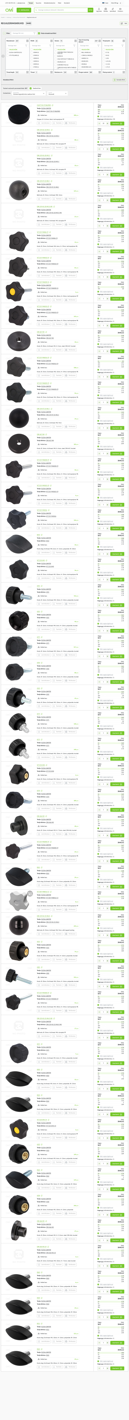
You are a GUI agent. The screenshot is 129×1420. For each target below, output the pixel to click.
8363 (38, 1272)
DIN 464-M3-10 (41, 1246)
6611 (38, 1044)
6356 (38, 662)
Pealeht (3, 17)
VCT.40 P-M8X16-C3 (43, 892)
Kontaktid (67, 3)
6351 (38, 586)
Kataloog (24, 10)
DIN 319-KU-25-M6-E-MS (44, 1018)
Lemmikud (113, 11)
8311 (38, 1323)
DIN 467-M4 (40, 434)
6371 (38, 637)
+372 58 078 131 (10, 3)
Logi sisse (99, 11)
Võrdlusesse (71, 123)
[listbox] (29, 93)
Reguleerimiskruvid (31, 17)
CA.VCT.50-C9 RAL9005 (44, 105)
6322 (38, 1144)
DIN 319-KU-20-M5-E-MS (44, 206)
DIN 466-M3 (40, 816)
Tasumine (38, 3)
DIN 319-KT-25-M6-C (43, 409)
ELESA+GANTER (46, 108)
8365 (38, 1349)
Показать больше (7, 1373)
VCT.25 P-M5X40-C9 (43, 993)
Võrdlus (106, 11)
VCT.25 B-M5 (41, 560)
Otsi (90, 10)
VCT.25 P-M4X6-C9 (42, 232)
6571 (38, 714)
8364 (38, 1298)
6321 (38, 611)
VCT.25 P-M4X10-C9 (43, 258)
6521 (38, 941)
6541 (38, 688)
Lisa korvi (115, 123)
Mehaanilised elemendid (19, 17)
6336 (38, 1195)
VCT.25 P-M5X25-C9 (43, 485)
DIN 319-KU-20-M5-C (43, 155)
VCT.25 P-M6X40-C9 (43, 842)
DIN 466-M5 (40, 1221)
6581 (38, 967)
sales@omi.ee (21, 3)
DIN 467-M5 (40, 332)
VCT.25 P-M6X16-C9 (43, 357)
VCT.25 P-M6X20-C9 (43, 383)
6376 (38, 790)
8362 (38, 1170)
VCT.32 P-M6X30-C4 (43, 282)
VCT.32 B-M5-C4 (42, 1120)
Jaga (125, 23)
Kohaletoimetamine (49, 3)
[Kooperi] (52, 105)
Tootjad (31, 3)
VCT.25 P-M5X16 (42, 510)
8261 (38, 867)
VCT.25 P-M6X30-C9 (43, 460)
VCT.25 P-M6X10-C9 (43, 306)
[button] (105, 3)
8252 (38, 535)
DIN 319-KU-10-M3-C (43, 130)
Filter (8, 33)
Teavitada (58, 123)
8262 (38, 1095)
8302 (38, 1069)
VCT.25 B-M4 (41, 765)
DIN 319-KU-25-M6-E (43, 916)
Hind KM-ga (114, 3)
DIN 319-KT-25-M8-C (43, 181)
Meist (59, 3)
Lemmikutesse (45, 123)
